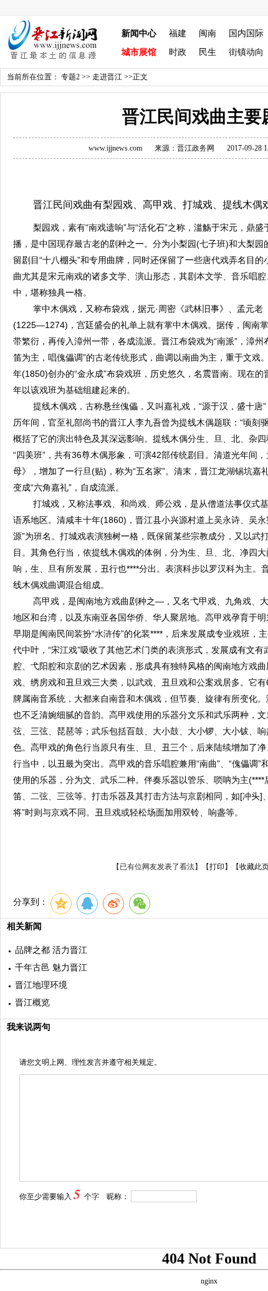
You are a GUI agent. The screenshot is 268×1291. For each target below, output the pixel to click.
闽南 (207, 33)
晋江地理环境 (41, 985)
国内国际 (246, 33)
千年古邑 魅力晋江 (51, 967)
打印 (216, 866)
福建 (177, 33)
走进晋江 (107, 76)
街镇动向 (246, 52)
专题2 (70, 76)
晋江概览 (32, 1002)
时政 (177, 52)
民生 (207, 52)
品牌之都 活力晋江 (51, 950)
